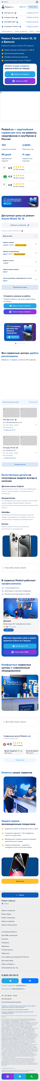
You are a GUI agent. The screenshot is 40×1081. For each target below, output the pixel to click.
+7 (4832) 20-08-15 (32, 27)
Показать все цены (20, 287)
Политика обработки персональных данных (15, 1009)
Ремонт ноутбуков (8, 921)
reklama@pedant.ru (18, 989)
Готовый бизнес (7, 950)
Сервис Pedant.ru (7, 31)
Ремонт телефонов (21, 31)
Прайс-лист (6, 953)
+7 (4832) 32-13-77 (32, 13)
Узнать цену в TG (21, 646)
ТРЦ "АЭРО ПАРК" (10, 22)
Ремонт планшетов (8, 918)
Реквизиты (5, 943)
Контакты (5, 939)
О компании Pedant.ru (9, 932)
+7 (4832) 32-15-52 (32, 17)
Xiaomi (32, 31)
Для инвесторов (7, 961)
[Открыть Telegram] (10, 980)
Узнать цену (33, 7)
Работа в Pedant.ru (8, 964)
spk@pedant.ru (21, 986)
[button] (20, 231)
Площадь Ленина (9, 17)
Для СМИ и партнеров (9, 935)
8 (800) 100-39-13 (10, 975)
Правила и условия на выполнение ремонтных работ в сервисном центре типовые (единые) (19, 1006)
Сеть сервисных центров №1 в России (15, 957)
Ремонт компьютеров (9, 925)
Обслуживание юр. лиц (10, 968)
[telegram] (20, 1076)
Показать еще (20, 760)
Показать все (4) (33, 402)
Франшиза (5, 946)
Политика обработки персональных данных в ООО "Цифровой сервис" (17, 1012)
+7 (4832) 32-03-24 (31, 22)
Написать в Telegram (21, 74)
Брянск (6, 2)
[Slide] (15, 343)
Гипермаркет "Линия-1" (11, 26)
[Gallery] (21, 693)
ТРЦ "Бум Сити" (9, 13)
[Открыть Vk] (29, 980)
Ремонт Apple (6, 914)
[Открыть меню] (37, 2)
